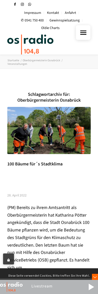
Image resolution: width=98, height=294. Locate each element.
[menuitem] (33, 13)
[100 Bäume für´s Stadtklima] (49, 130)
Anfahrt (70, 12)
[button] (91, 287)
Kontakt (53, 12)
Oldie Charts (50, 28)
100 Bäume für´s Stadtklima (35, 164)
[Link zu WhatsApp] (29, 4)
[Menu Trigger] (83, 32)
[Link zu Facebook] (15, 4)
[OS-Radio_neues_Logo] (40, 44)
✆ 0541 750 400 (32, 20)
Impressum (32, 12)
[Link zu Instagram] (22, 4)
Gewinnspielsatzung (65, 20)
